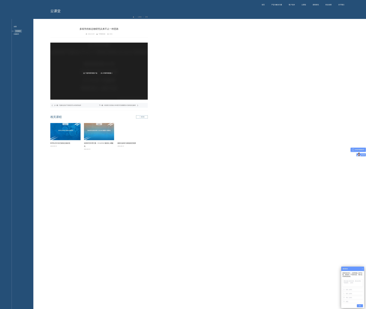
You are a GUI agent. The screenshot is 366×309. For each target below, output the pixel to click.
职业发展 (328, 5)
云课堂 (303, 5)
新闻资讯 (316, 5)
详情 (146, 17)
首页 (263, 5)
